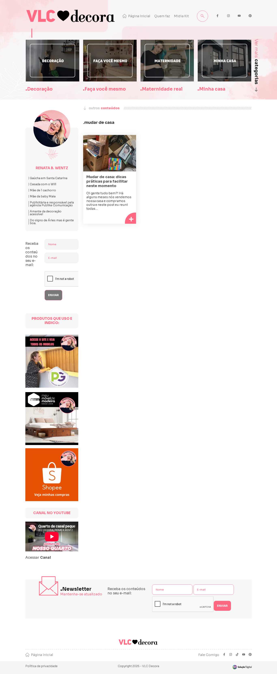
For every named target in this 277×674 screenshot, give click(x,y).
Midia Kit (181, 16)
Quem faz (162, 16)
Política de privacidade (41, 666)
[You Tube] (243, 655)
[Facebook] (224, 655)
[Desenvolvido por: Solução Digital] (242, 667)
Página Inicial (139, 16)
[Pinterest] (250, 655)
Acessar (38, 557)
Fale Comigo (208, 655)
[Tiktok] (237, 655)
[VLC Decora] (71, 16)
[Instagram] (230, 655)
